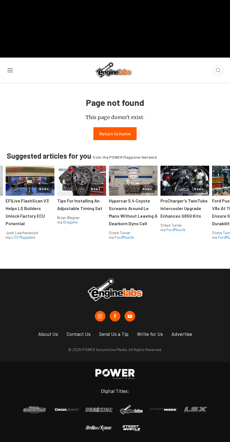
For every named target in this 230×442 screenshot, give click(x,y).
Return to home (115, 133)
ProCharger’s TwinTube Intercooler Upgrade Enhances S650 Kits (184, 208)
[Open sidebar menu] (10, 70)
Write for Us (150, 334)
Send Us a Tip (113, 334)
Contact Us (78, 334)
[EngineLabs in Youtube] (130, 316)
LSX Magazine (23, 237)
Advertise (181, 334)
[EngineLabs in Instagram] (100, 316)
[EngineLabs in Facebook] (115, 316)
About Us (48, 334)
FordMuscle (124, 237)
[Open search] (218, 70)
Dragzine (70, 222)
